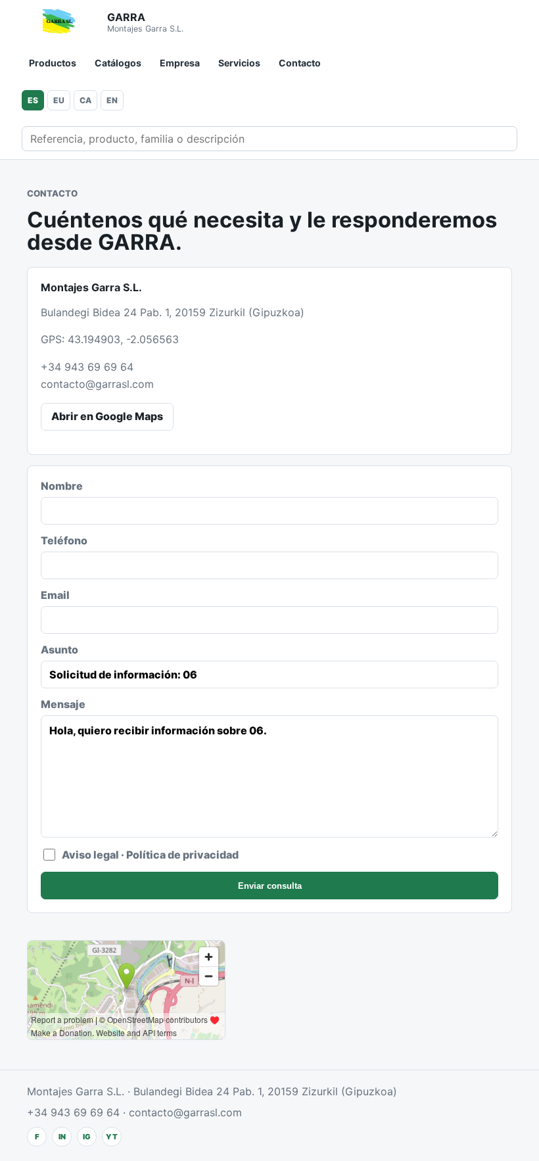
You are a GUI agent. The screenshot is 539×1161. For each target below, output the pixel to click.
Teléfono (64, 540)
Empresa (180, 62)
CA (85, 100)
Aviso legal (90, 854)
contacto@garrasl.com (97, 384)
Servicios (239, 62)
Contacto (300, 62)
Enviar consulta (270, 886)
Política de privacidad (182, 854)
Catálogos (118, 62)
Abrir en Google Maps (107, 416)
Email (55, 595)
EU (58, 100)
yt (112, 1136)
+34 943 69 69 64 (87, 366)
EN (112, 100)
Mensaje (63, 704)
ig (87, 1136)
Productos (52, 62)
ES (33, 100)
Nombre (62, 485)
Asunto (59, 649)
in (62, 1136)
